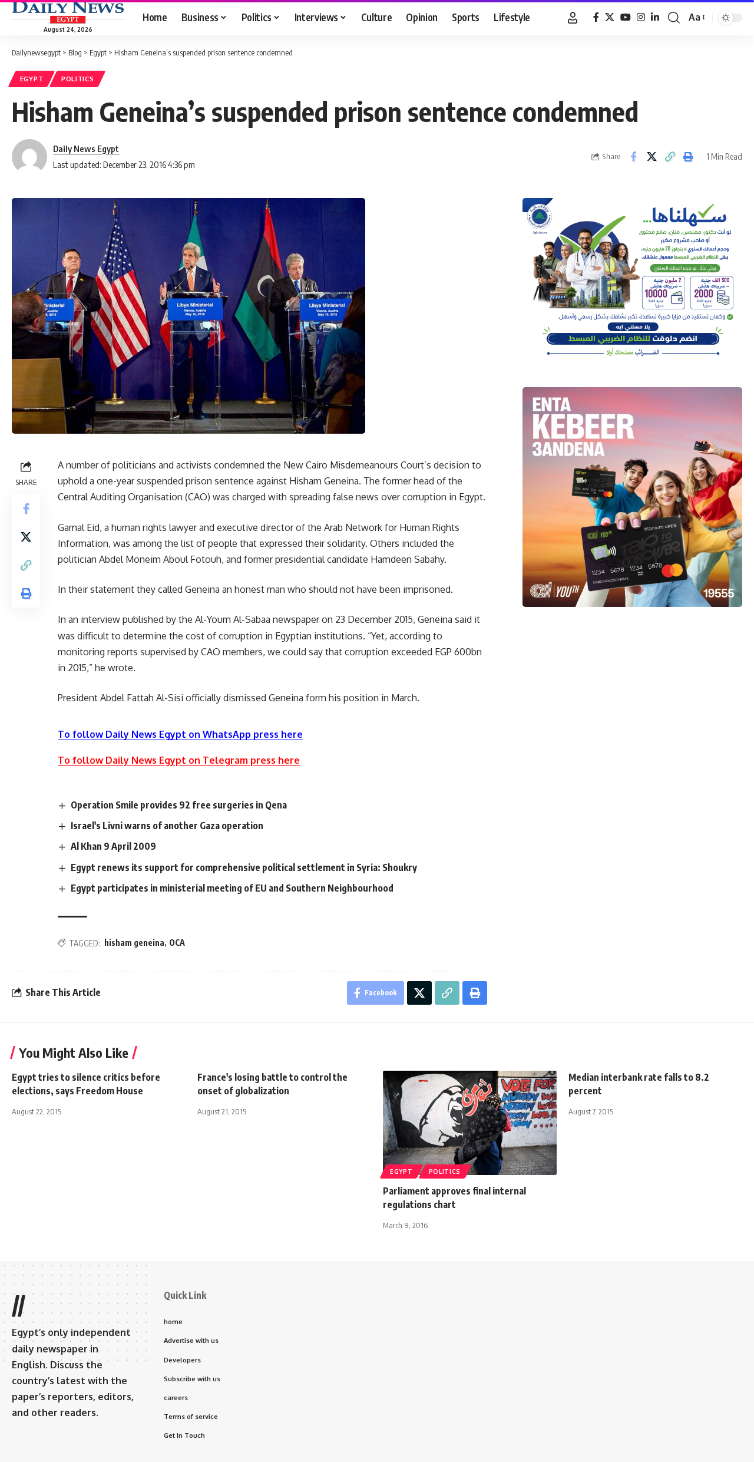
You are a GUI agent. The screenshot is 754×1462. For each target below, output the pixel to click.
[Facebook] (596, 17)
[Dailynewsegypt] (68, 12)
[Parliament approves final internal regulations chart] (470, 1123)
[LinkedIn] (655, 17)
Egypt (32, 78)
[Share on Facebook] (633, 156)
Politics (77, 78)
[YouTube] (625, 17)
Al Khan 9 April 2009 (113, 846)
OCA (177, 943)
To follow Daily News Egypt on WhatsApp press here (180, 734)
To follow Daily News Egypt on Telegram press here (179, 760)
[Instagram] (641, 17)
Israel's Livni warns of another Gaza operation (167, 825)
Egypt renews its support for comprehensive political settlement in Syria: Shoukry (244, 867)
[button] (572, 18)
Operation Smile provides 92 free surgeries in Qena (179, 805)
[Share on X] (651, 156)
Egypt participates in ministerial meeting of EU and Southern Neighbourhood (232, 888)
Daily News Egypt (86, 148)
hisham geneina (134, 943)
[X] (609, 17)
